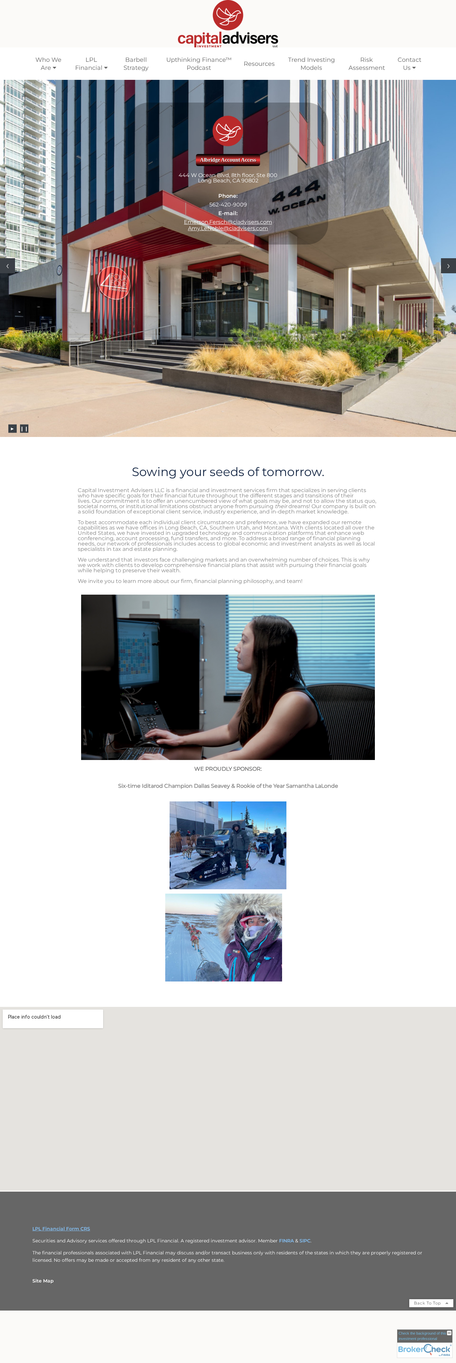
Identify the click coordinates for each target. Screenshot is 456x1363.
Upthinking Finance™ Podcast (199, 63)
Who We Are (48, 63)
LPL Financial (88, 63)
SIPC (304, 1202)
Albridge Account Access (228, 160)
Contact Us (409, 63)
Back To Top (428, 1263)
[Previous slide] (7, 246)
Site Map (43, 1242)
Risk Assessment (367, 63)
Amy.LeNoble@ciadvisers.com (228, 228)
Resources (259, 63)
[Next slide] (448, 246)
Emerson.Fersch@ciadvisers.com (228, 222)
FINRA (287, 1202)
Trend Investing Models (311, 63)
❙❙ (24, 390)
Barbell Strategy (136, 63)
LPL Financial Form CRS (61, 1190)
